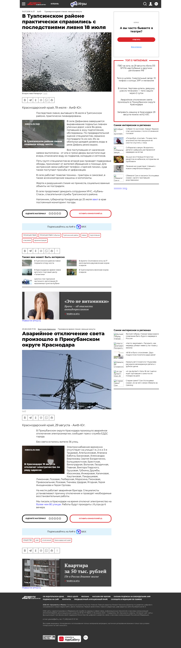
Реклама (85, 597)
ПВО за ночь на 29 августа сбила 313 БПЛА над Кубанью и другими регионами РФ (136, 68)
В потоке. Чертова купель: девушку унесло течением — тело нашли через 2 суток (136, 90)
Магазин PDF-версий (101, 597)
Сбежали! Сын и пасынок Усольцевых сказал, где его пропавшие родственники (142, 177)
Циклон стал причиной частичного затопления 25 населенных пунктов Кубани (46, 281)
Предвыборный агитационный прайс (91, 599)
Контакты (66, 599)
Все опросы (136, 47)
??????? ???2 (120, 188)
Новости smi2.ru (31, 320)
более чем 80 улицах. (48, 504)
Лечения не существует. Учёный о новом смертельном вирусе (140, 167)
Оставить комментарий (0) (90, 213)
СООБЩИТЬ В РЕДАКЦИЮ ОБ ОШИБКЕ (126, 599)
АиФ (45, 93)
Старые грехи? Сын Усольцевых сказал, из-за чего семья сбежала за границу (142, 382)
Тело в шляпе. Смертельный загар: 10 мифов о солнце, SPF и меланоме (136, 79)
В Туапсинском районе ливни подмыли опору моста (47, 262)
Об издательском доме (53, 597)
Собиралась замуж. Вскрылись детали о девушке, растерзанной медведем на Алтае (140, 149)
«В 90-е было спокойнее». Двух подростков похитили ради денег (141, 354)
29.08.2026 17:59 (29, 329)
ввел (95, 199)
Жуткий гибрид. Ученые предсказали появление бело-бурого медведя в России (142, 336)
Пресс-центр (72, 597)
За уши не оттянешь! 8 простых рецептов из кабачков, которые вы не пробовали (142, 159)
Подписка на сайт (51, 599)
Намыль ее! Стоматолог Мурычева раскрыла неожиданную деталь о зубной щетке (141, 364)
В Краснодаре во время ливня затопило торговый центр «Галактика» (47, 272)
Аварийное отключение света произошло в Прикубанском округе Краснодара (136, 102)
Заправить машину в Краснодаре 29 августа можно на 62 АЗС (136, 113)
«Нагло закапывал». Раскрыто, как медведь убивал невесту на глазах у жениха (142, 345)
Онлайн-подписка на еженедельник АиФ (132, 597)
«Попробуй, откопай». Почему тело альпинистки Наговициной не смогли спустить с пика (141, 140)
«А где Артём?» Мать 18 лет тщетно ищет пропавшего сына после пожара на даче (141, 373)
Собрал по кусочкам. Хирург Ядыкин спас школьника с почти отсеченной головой (142, 131)
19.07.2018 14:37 (28, 11)
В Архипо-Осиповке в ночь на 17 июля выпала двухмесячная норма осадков (94, 263)
